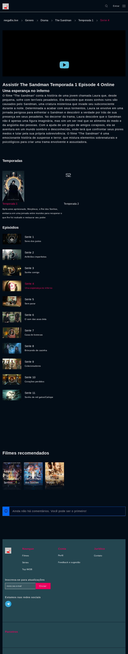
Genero (29, 20)
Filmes (25, 555)
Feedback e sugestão (69, 562)
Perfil (60, 555)
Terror (7, 465)
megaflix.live (11, 20)
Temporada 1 (85, 20)
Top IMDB (27, 569)
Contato (98, 555)
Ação (49, 468)
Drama (44, 20)
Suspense (30, 465)
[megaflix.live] (6, 5)
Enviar (43, 586)
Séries (25, 562)
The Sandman (63, 20)
